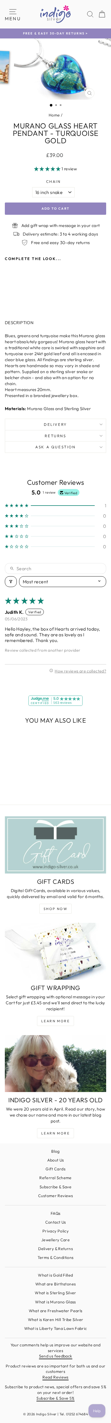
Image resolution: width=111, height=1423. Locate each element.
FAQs (56, 1213)
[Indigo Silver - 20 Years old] (55, 1063)
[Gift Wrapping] (55, 951)
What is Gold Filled (55, 1275)
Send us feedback (55, 1356)
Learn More (55, 1021)
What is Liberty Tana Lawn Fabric (55, 1328)
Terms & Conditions (56, 1257)
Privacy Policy (55, 1231)
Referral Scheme (55, 1177)
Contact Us (55, 1222)
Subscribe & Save (55, 1186)
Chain (53, 181)
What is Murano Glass (55, 1302)
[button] (47, 168)
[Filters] (11, 581)
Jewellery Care (55, 1239)
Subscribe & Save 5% (55, 1398)
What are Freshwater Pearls (56, 1310)
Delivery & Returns (55, 1248)
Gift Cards (55, 1168)
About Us (55, 1160)
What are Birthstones (55, 1284)
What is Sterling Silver (55, 1292)
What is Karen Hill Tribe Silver (55, 1319)
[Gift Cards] (55, 844)
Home (54, 115)
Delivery (55, 424)
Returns (55, 436)
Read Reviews (55, 1377)
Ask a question (55, 447)
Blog (55, 1151)
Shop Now (55, 909)
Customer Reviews (55, 1195)
